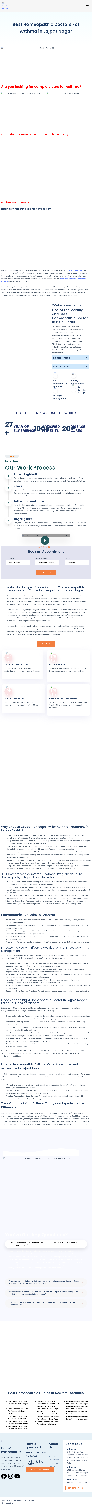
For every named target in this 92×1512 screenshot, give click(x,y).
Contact (52, 1467)
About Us (52, 1456)
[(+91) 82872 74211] (37, 1463)
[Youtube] (17, 1476)
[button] (46, 1244)
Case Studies (54, 1460)
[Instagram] (10, 1476)
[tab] (46, 1244)
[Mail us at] (77, 1481)
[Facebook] (4, 1476)
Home (51, 1453)
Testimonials (54, 1463)
